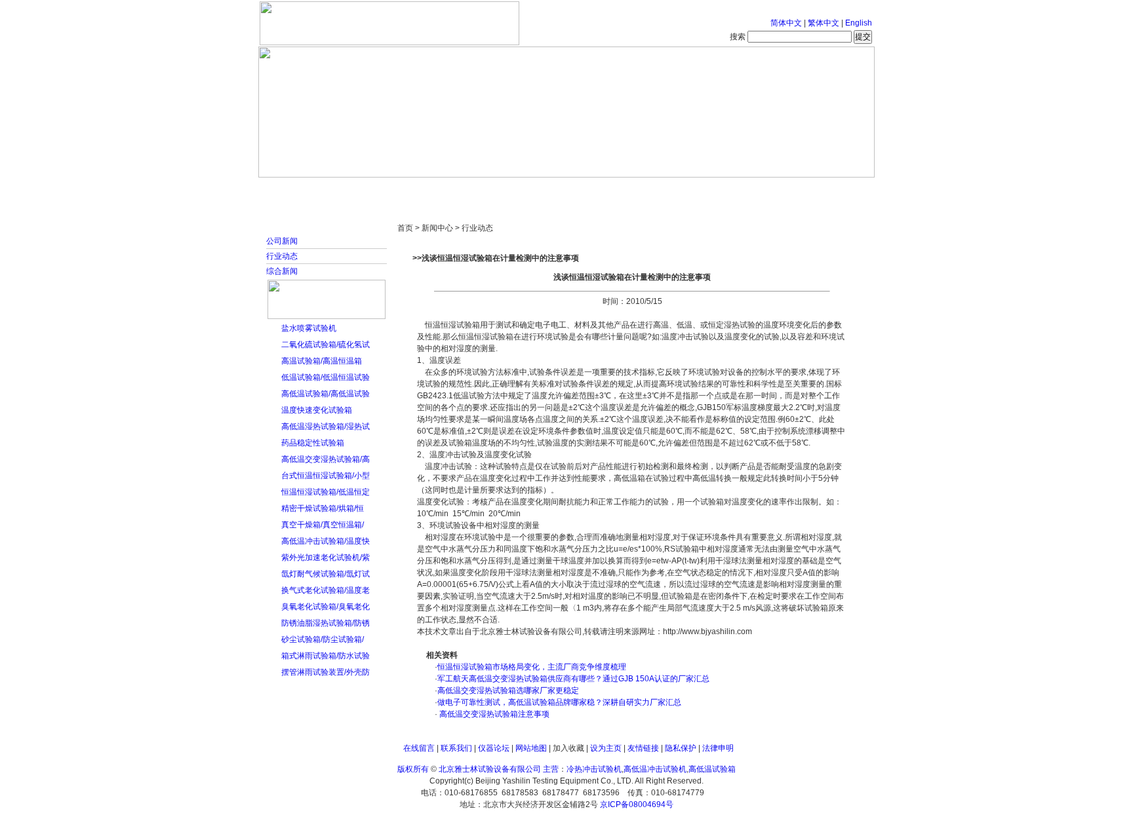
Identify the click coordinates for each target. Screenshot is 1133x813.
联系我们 (456, 748)
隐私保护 (680, 748)
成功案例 (589, 190)
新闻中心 (445, 190)
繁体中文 (823, 23)
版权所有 (413, 769)
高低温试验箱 (712, 769)
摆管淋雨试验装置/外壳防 (325, 672)
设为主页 (606, 748)
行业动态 (282, 256)
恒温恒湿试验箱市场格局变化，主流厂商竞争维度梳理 (531, 666)
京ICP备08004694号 (636, 804)
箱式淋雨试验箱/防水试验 (325, 655)
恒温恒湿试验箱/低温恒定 (325, 492)
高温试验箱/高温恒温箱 (321, 361)
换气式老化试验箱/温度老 (325, 590)
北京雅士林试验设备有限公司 (490, 769)
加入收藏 (568, 748)
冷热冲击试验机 (594, 769)
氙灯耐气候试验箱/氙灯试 (325, 573)
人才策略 (661, 190)
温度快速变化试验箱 (316, 410)
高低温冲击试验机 (655, 769)
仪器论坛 (493, 748)
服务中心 (733, 190)
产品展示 (517, 190)
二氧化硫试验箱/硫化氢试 (325, 344)
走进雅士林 (373, 190)
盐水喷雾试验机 (308, 328)
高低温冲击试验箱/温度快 (325, 541)
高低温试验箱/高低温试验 (325, 393)
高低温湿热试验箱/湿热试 (325, 426)
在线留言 (419, 748)
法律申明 (718, 748)
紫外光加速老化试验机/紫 (325, 557)
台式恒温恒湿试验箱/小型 (325, 475)
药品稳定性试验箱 (312, 442)
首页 (301, 190)
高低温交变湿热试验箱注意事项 (493, 714)
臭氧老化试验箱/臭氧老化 (325, 606)
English (858, 23)
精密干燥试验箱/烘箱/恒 (322, 508)
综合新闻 (282, 271)
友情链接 (643, 748)
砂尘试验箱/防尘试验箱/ (322, 639)
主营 (551, 769)
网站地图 (531, 748)
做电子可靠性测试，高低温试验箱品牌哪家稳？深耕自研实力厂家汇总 (559, 702)
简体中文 (786, 23)
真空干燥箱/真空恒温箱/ (322, 524)
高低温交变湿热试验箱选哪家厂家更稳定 (508, 690)
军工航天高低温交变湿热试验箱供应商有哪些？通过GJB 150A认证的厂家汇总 (573, 678)
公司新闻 (282, 241)
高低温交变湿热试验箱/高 (325, 459)
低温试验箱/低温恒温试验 (325, 377)
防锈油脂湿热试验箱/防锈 (325, 623)
